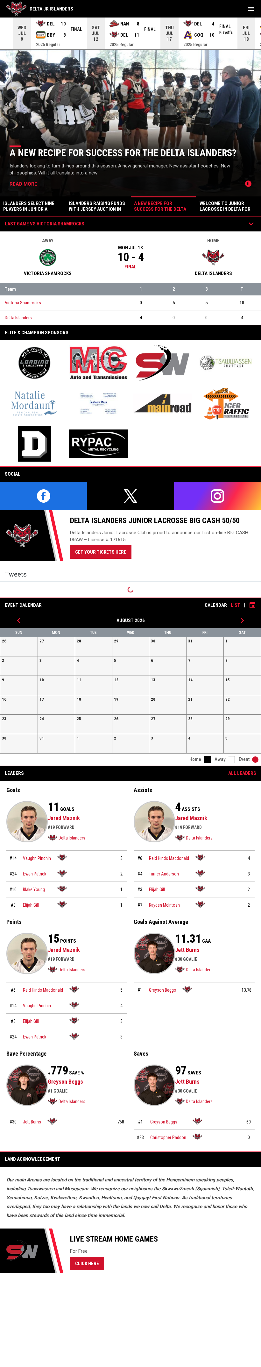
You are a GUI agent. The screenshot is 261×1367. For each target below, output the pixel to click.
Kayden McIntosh (164, 905)
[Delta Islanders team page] (62, 858)
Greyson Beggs (162, 990)
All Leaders (242, 773)
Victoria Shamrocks (23, 303)
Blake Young (34, 889)
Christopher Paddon (168, 1137)
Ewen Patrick (34, 873)
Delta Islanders (18, 318)
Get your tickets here (103, 552)
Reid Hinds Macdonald (169, 858)
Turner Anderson (164, 873)
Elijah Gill (31, 905)
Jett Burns (187, 949)
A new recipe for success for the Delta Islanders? (123, 152)
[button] (19, 646)
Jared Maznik (64, 818)
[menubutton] (251, 9)
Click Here (89, 1263)
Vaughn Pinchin (37, 858)
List (235, 605)
